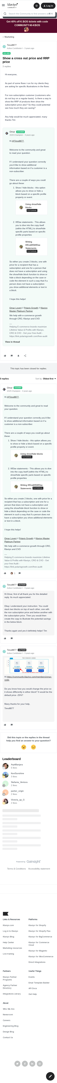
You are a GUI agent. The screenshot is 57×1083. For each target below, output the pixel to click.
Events (32, 977)
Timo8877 (12, 45)
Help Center (8, 942)
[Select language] (37, 6)
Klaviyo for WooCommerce (41, 956)
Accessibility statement (39, 868)
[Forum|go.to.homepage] (13, 5)
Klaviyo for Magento (38, 951)
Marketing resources (12, 948)
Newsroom (8, 1014)
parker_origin (17, 791)
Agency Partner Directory (10, 986)
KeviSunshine (17, 773)
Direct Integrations (37, 962)
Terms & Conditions (16, 868)
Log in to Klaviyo (10, 931)
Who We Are (8, 1009)
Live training (8, 954)
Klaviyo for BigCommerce (40, 937)
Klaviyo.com (8, 925)
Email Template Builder (39, 983)
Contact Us (8, 1037)
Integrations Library (12, 994)
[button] (3, 6)
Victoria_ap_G (18, 799)
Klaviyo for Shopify (37, 925)
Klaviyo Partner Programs (10, 978)
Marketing (9, 37)
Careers (6, 1020)
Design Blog (8, 1032)
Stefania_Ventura (19, 782)
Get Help (33, 994)
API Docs (33, 988)
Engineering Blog (10, 1026)
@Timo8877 (18, 141)
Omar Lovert (15, 308)
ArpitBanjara (17, 764)
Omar (12, 132)
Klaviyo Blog (8, 937)
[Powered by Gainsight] (28, 862)
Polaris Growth (31, 308)
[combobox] (28, 14)
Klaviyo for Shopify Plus (39, 931)
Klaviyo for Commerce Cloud (39, 943)
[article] (28, 481)
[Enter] (5, 14)
